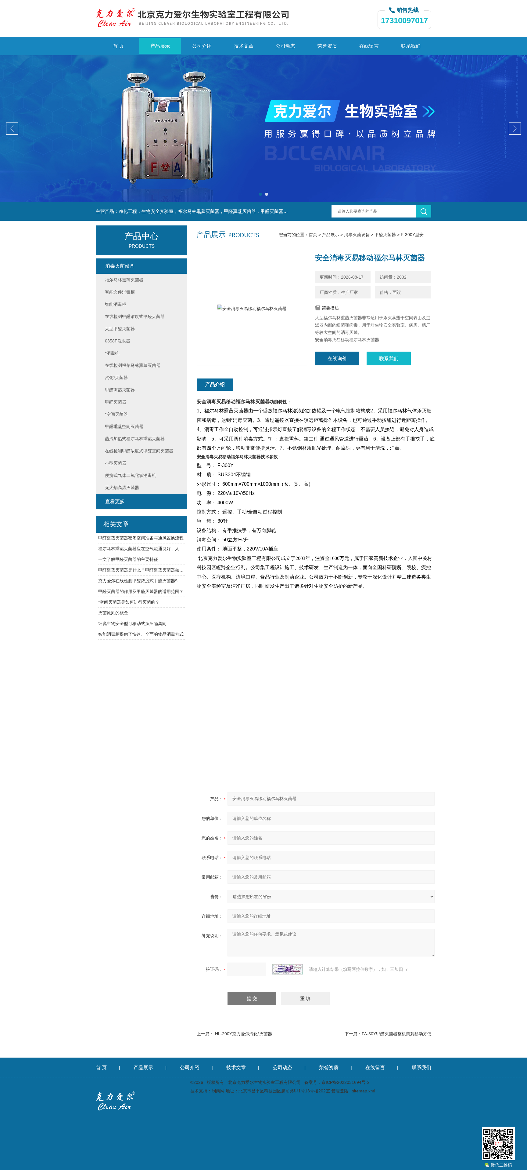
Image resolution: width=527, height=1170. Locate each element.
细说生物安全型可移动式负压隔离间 (132, 623)
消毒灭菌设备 (357, 234)
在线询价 (337, 358)
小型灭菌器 (115, 463)
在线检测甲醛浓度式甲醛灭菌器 (135, 316)
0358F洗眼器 (117, 340)
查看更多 (115, 501)
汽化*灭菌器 (116, 377)
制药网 (218, 1090)
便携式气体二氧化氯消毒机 (130, 475)
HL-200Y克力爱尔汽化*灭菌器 (243, 1033)
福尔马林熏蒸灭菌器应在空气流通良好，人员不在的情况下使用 (141, 548)
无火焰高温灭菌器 (122, 487)
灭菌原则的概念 (113, 612)
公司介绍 (202, 46)
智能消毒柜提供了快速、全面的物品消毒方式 (141, 634)
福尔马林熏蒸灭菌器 (124, 279)
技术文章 (243, 46)
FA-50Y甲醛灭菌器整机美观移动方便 (397, 1033)
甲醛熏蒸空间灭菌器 (124, 426)
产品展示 (160, 46)
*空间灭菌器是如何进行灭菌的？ (129, 602)
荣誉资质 (327, 46)
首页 (313, 234)
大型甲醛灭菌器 (120, 328)
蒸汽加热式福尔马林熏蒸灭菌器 (135, 438)
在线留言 (369, 46)
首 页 (118, 46)
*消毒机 (112, 353)
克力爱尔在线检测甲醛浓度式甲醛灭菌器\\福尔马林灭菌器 (141, 580)
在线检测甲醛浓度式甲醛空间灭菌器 (139, 450)
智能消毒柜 (115, 304)
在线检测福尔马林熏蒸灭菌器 (132, 365)
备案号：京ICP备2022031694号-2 (337, 1082)
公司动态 (285, 46)
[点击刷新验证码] (287, 969)
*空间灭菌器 (116, 414)
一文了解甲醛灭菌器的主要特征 (128, 559)
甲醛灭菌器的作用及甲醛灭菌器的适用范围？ (141, 591)
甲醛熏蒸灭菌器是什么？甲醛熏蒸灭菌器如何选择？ (141, 570)
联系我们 (411, 46)
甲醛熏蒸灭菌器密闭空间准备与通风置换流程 (141, 538)
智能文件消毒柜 (120, 292)
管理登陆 (339, 1090)
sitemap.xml (363, 1090)
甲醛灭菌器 (385, 234)
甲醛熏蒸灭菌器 (120, 389)
